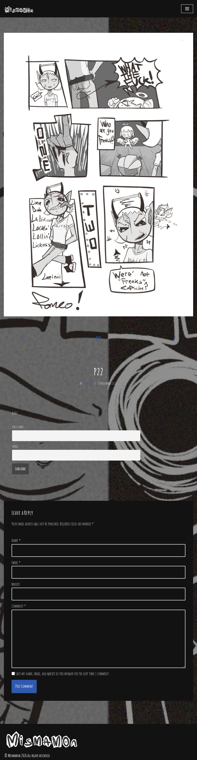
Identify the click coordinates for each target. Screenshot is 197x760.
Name (16, 540)
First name (18, 426)
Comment (19, 606)
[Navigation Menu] (187, 8)
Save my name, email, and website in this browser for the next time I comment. (62, 673)
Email (15, 446)
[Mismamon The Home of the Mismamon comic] (19, 9)
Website (16, 584)
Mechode (87, 383)
